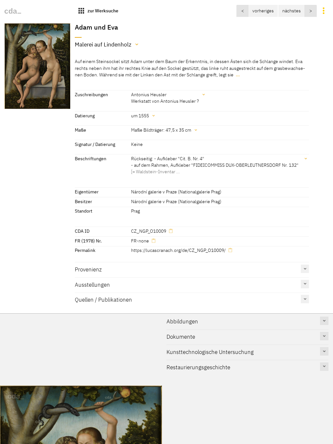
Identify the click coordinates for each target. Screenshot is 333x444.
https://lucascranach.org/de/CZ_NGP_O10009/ (178, 250)
